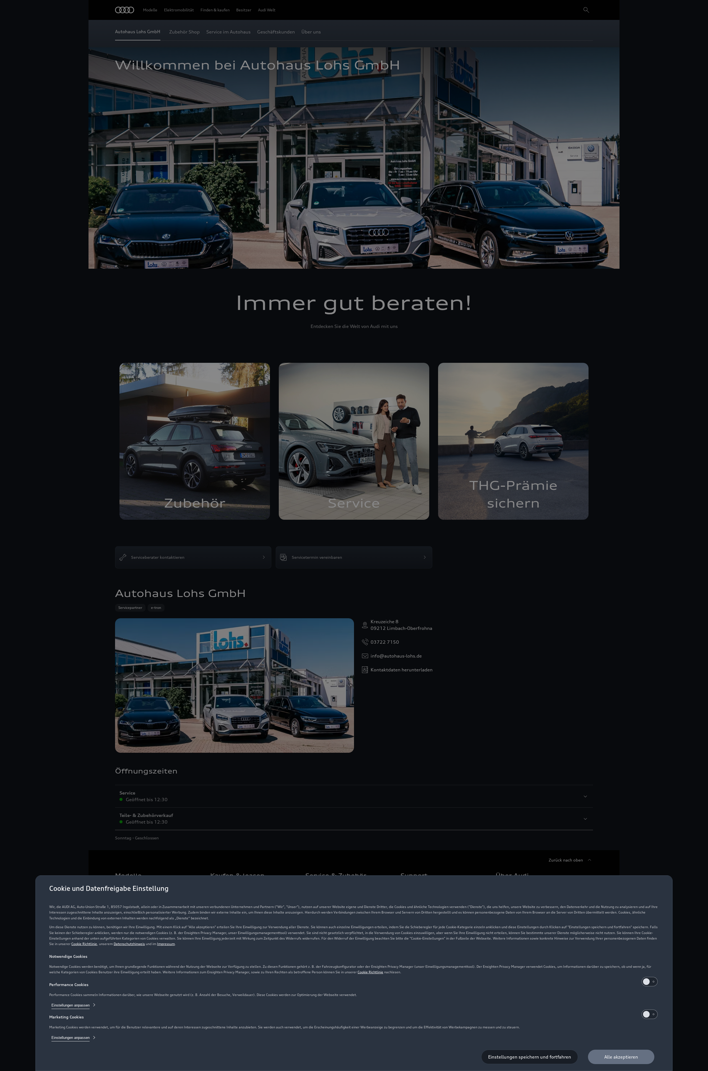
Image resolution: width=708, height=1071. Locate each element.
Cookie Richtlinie (84, 944)
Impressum (166, 944)
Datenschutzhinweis (129, 944)
